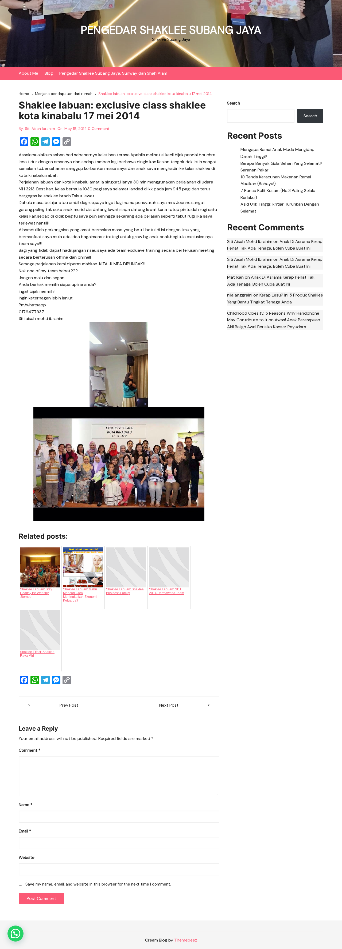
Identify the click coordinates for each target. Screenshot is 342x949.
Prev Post (69, 705)
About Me (28, 73)
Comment (29, 750)
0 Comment (99, 128)
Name (25, 804)
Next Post (168, 705)
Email (25, 831)
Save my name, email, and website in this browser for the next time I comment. (98, 884)
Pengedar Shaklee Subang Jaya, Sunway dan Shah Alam (113, 73)
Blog (49, 73)
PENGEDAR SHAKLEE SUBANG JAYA (171, 30)
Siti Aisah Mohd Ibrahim (249, 241)
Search (233, 103)
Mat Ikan (235, 277)
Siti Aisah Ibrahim (40, 128)
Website (26, 857)
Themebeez (185, 940)
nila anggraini (239, 295)
